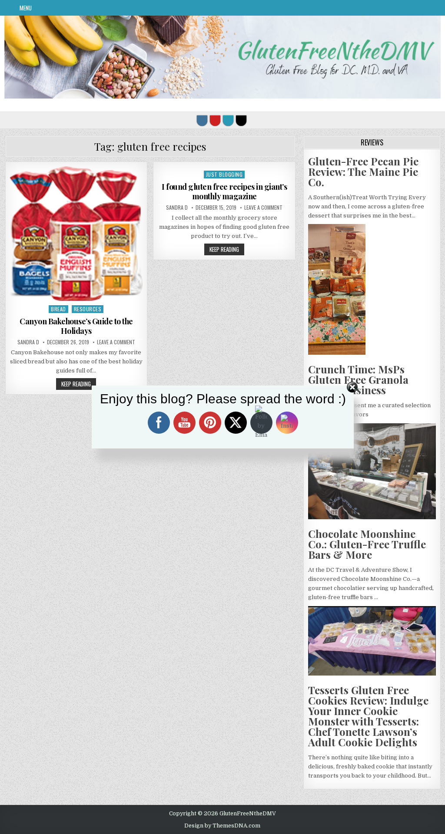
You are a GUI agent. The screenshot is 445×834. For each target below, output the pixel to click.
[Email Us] (228, 120)
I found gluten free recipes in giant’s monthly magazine (224, 191)
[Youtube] (215, 120)
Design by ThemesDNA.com (222, 826)
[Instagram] (202, 120)
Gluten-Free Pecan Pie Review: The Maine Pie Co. (363, 171)
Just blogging (224, 174)
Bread (58, 309)
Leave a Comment (116, 342)
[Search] (241, 120)
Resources (88, 309)
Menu (26, 7)
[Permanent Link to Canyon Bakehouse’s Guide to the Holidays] (76, 233)
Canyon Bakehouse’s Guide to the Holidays (76, 326)
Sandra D (28, 342)
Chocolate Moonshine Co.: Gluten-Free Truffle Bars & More (367, 544)
